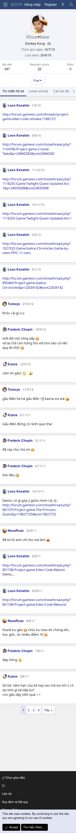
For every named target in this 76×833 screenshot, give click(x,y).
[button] (37, 786)
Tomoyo (14, 303)
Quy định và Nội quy (15, 802)
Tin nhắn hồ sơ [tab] (13, 91)
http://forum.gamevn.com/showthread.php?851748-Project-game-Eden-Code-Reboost (36, 602)
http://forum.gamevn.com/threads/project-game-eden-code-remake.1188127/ (35, 116)
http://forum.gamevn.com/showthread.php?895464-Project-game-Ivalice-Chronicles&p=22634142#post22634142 (36, 283)
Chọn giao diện (15, 777)
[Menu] (5, 4)
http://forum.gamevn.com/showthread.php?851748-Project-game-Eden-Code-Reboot (36, 567)
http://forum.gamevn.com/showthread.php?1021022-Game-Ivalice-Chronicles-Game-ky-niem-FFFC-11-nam (36, 248)
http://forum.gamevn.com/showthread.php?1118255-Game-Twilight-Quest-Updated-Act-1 (37, 215)
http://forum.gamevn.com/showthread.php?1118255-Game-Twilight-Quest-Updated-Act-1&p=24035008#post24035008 (36, 184)
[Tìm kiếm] (71, 4)
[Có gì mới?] (63, 4)
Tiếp (47, 710)
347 (7, 68)
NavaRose (16, 530)
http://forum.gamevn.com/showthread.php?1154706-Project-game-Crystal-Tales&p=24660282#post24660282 (36, 149)
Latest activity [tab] (38, 91)
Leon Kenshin (18, 105)
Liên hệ (7, 794)
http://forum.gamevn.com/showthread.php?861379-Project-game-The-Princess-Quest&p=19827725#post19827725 (36, 509)
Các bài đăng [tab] (62, 91)
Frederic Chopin (20, 329)
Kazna (12, 364)
